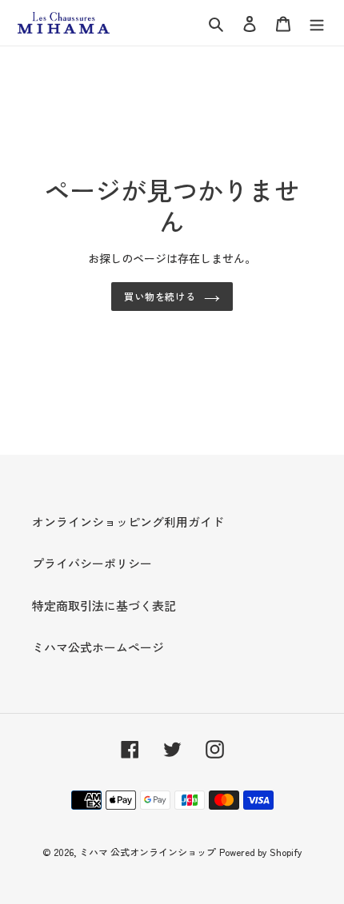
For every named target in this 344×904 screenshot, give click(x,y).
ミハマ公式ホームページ (98, 647)
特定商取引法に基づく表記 (104, 605)
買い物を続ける (160, 296)
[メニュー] (317, 23)
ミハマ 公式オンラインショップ (147, 851)
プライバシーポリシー (92, 563)
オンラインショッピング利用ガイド (128, 521)
